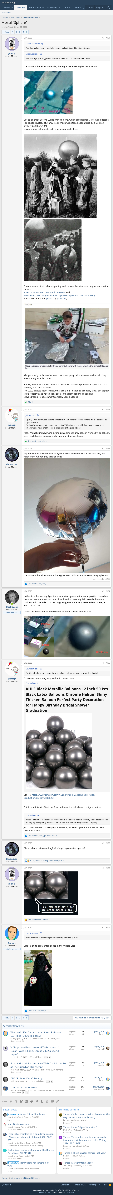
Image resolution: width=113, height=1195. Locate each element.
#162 (108, 409)
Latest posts (10, 1109)
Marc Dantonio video (18, 1124)
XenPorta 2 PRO (45, 1192)
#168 (108, 927)
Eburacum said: (32, 668)
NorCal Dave (15, 1090)
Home (7, 7)
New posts (6, 12)
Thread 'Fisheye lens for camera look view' (84, 1152)
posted (49, 298)
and (37, 441)
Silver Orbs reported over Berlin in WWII (44, 292)
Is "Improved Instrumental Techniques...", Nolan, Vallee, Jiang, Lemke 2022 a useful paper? (35, 1051)
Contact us (65, 1184)
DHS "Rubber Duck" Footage (26, 1078)
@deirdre (61, 298)
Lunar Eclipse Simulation (26, 1114)
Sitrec (10, 1120)
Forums (20, 7)
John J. (12, 1057)
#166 (108, 843)
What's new (35, 7)
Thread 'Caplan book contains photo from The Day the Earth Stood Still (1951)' (86, 1116)
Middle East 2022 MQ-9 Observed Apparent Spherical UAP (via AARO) (59, 295)
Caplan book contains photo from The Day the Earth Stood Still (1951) (31, 1151)
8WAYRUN (70, 1192)
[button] (12, 7)
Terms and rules (79, 1184)
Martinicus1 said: (33, 43)
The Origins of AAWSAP (23, 1087)
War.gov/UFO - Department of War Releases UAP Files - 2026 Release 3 (36, 1034)
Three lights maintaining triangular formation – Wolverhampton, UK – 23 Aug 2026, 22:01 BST (31, 1136)
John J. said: (31, 415)
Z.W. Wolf (100, 1049)
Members (52, 7)
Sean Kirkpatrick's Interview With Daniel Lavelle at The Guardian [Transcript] (38, 1065)
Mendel (101, 1065)
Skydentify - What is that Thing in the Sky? (26, 1145)
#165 (108, 663)
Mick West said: (32, 53)
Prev (7, 32)
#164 (108, 591)
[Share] (103, 38)
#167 (108, 868)
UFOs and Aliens (35, 1057)
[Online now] (11, 603)
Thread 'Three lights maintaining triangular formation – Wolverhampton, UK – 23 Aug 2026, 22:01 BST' (85, 1140)
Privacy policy (94, 1184)
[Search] (109, 7)
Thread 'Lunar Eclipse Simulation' (80, 1127)
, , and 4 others (42, 836)
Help (105, 1184)
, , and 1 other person (47, 860)
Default (7, 1184)
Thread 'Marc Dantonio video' (78, 1162)
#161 (108, 38)
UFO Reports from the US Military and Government (34, 1039)
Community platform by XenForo (56, 1190)
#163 (108, 448)
